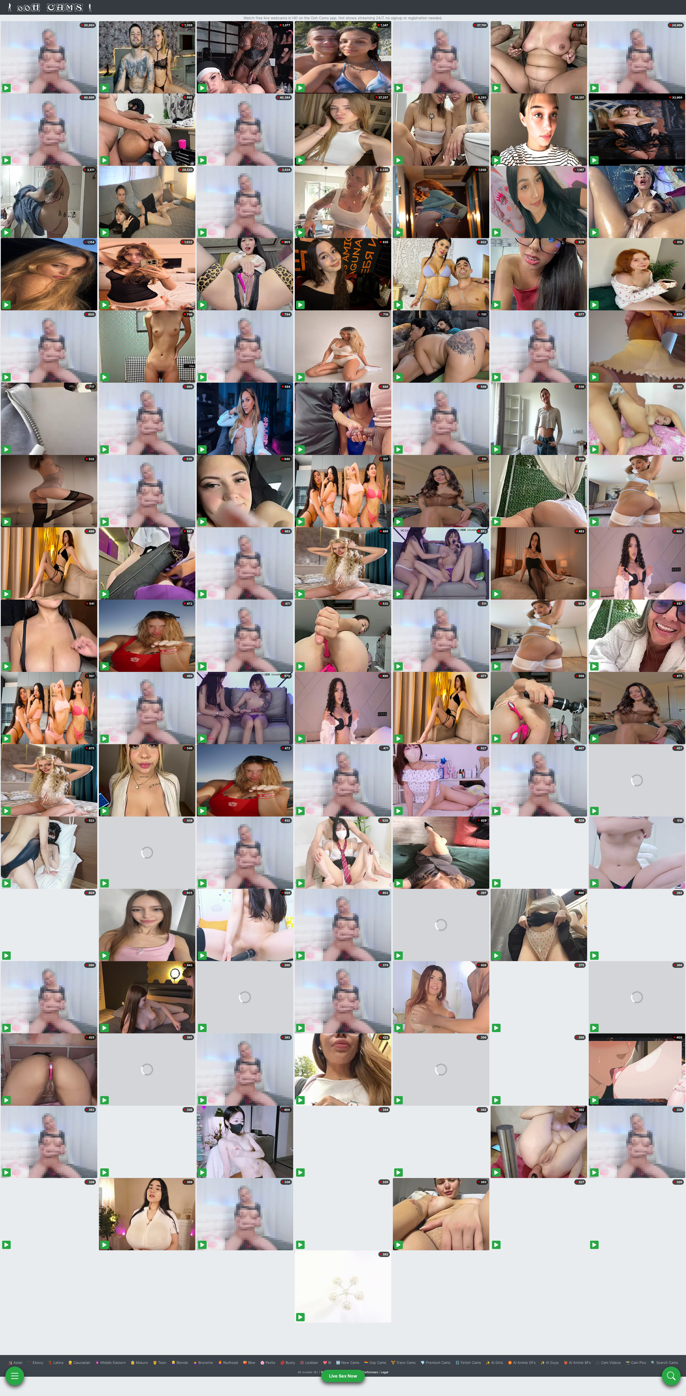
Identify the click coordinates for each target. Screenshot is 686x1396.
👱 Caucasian (79, 1362)
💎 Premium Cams (435, 1362)
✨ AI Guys (549, 1362)
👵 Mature (139, 1362)
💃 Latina (55, 1362)
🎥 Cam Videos (608, 1362)
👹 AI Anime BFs (577, 1362)
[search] (671, 1376)
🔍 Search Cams (664, 1362)
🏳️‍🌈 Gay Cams (375, 1362)
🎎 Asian (15, 1362)
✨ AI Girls (494, 1362)
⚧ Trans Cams (403, 1362)
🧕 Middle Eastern (110, 1362)
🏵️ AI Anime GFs (522, 1362)
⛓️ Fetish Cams (468, 1362)
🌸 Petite (267, 1362)
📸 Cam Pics (636, 1362)
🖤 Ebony (35, 1362)
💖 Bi (327, 1362)
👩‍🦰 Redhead (228, 1362)
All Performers (368, 1372)
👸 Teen (159, 1362)
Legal (384, 1372)
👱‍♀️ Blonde (179, 1362)
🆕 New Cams (347, 1362)
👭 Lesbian (309, 1362)
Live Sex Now (343, 1376)
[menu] (14, 1376)
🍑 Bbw (249, 1362)
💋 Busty (287, 1362)
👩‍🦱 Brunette (203, 1362)
